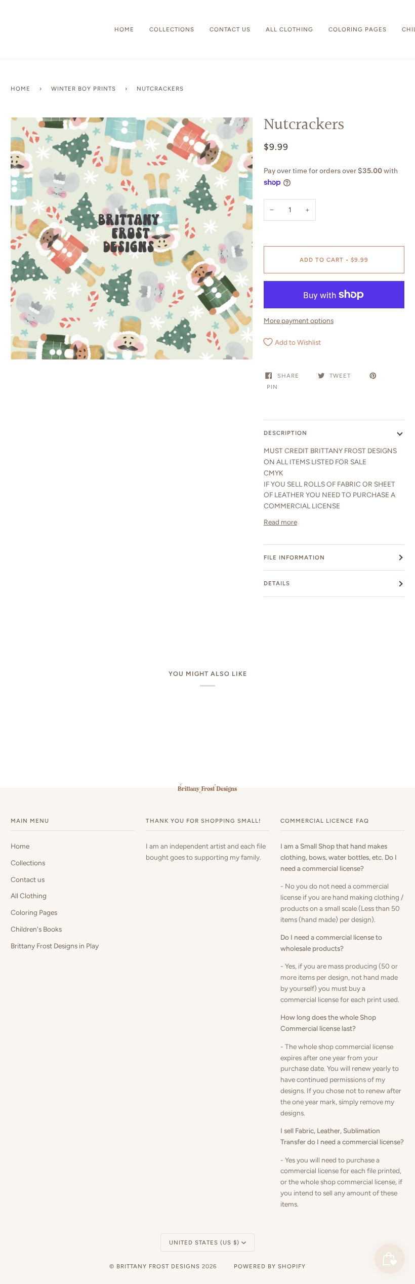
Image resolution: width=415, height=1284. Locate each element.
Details (277, 583)
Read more (280, 522)
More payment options (299, 320)
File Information (294, 557)
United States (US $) (204, 1242)
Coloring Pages (34, 912)
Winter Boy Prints (83, 88)
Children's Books (36, 929)
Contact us (28, 879)
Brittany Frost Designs (158, 1266)
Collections (28, 863)
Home (20, 88)
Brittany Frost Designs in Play (55, 946)
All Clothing (29, 896)
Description (285, 432)
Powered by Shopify (270, 1266)
